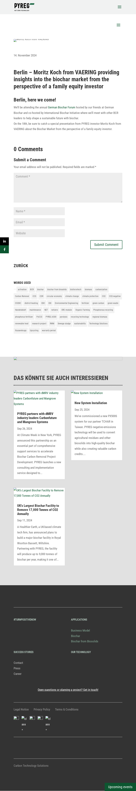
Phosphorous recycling (103, 310)
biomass (88, 289)
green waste (113, 303)
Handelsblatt (20, 310)
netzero (54, 310)
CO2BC (18, 303)
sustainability (80, 323)
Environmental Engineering (66, 303)
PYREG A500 (51, 317)
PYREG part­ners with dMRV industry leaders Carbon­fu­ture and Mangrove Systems (37, 418)
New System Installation (91, 403)
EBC (43, 303)
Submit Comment (106, 244)
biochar (40, 289)
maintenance (35, 310)
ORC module (66, 310)
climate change (72, 296)
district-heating (31, 303)
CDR (41, 296)
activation (22, 289)
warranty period (49, 330)
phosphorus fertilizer (24, 317)
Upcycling (34, 330)
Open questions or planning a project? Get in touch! (68, 689)
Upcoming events (120, 787)
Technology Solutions (98, 323)
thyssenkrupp (20, 330)
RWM (52, 323)
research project (39, 323)
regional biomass (99, 317)
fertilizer (85, 303)
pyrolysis (63, 317)
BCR (32, 289)
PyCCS (39, 317)
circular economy (54, 296)
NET (46, 310)
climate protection (90, 296)
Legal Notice (21, 709)
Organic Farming (82, 310)
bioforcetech (75, 289)
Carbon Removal (22, 296)
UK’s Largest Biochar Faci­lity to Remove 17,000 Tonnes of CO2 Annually (38, 510)
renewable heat (22, 323)
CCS (34, 296)
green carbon (98, 303)
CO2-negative (115, 296)
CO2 (104, 296)
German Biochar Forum (61, 107)
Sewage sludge (64, 323)
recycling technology (80, 317)
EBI (50, 303)
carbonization (101, 289)
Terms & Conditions (66, 709)
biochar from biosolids (57, 289)
